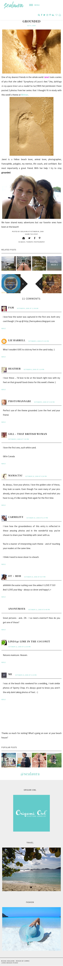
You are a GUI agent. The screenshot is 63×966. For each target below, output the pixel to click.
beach (23, 242)
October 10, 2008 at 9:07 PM (35, 577)
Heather (14, 368)
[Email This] (23, 238)
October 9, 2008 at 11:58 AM (27, 308)
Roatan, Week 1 (54, 263)
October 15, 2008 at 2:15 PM (26, 675)
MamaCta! (15, 475)
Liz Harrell (16, 340)
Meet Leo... (54, 760)
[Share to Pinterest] (39, 238)
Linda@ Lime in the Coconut (29, 641)
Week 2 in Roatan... (24, 263)
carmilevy (15, 517)
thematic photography (35, 242)
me (10, 674)
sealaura (11, 961)
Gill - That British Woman (27, 433)
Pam (11, 307)
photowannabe (19, 401)
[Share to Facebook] (35, 238)
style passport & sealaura (8, 760)
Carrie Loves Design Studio (15, 962)
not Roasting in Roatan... (8, 263)
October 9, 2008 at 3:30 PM (44, 402)
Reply (3, 328)
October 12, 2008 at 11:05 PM (19, 647)
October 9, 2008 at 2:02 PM (38, 341)
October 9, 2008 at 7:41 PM (18, 439)
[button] (33, 5)
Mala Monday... (39, 760)
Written (24, 94)
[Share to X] (29, 238)
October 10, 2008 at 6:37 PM (37, 518)
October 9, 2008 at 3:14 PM (34, 369)
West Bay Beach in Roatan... (39, 263)
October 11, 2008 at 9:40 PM (39, 610)
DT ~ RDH (14, 576)
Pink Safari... (24, 760)
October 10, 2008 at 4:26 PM (36, 476)
